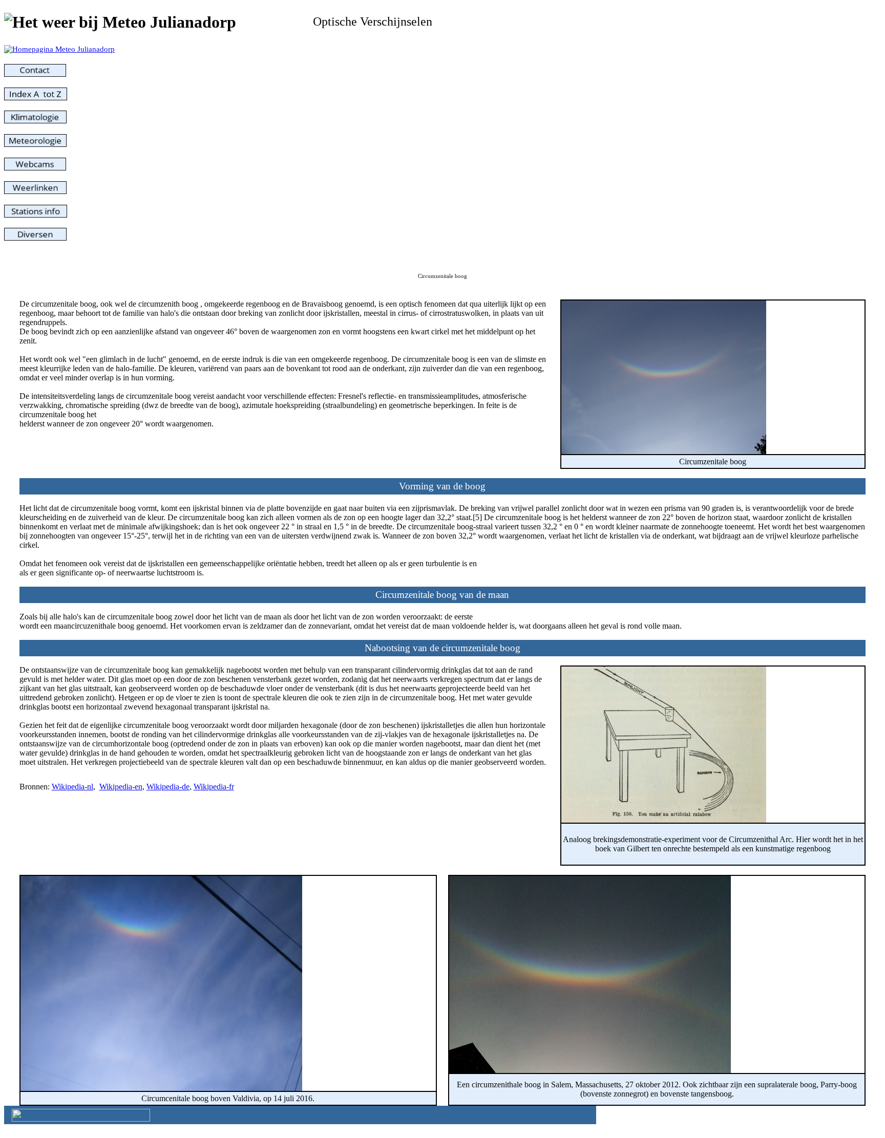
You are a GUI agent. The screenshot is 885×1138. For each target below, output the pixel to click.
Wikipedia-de (167, 786)
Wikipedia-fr (214, 786)
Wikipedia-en (120, 786)
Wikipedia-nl (72, 786)
